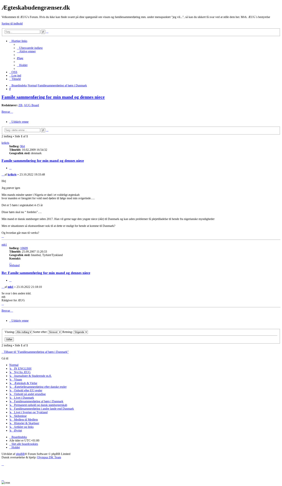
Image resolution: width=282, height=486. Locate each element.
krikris (5, 142)
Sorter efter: (40, 332)
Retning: (67, 332)
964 (22, 146)
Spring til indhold (12, 23)
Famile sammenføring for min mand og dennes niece (53, 97)
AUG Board (31, 105)
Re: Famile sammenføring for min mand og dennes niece (46, 273)
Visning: (10, 332)
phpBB (20, 454)
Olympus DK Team (49, 457)
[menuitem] (30, 47)
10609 (24, 248)
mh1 (4, 244)
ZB (20, 105)
